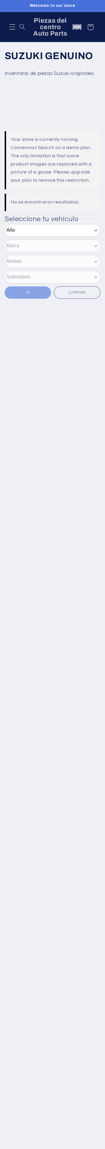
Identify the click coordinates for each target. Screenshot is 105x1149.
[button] (12, 27)
